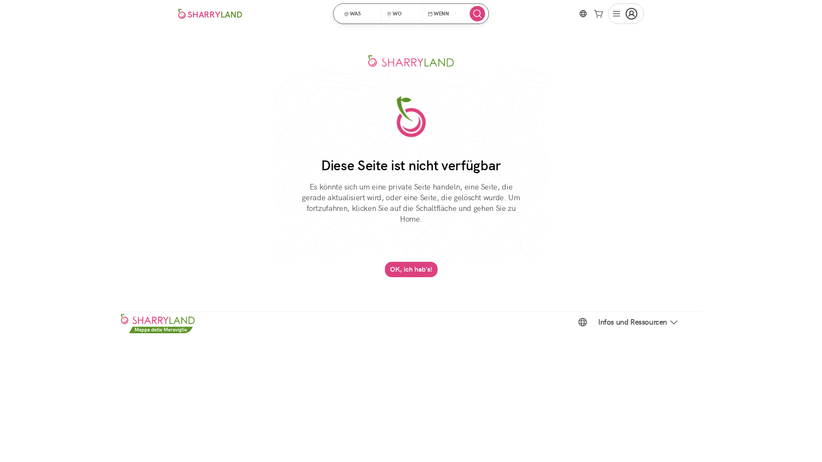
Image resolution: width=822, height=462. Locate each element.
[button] (360, 14)
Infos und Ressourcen (632, 322)
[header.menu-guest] (626, 13)
